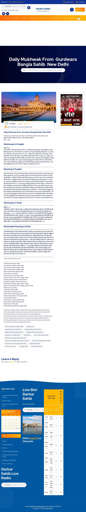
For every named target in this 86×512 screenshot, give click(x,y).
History (5, 448)
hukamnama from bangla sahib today (15, 343)
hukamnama (27, 335)
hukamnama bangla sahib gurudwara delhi (17, 340)
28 (14, 428)
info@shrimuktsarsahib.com (38, 506)
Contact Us (71, 18)
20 (11, 425)
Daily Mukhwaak (12, 127)
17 (2, 425)
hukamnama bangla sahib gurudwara (15, 338)
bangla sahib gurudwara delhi (33, 329)
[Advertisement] (43, 33)
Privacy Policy (7, 401)
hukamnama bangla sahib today (41, 340)
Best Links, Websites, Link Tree (10, 405)
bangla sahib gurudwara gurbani (14, 332)
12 (8, 423)
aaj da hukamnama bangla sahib (14, 326)
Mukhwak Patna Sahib (9, 460)
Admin (5, 441)
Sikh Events (33, 18)
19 (8, 425)
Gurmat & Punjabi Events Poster (10, 396)
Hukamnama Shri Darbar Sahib (10, 456)
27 (11, 428)
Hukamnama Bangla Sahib (25, 127)
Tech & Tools (43, 18)
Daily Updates (15, 18)
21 (13, 425)
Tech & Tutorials (8, 464)
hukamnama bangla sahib (41, 335)
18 (5, 425)
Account (82, 2)
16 (19, 423)
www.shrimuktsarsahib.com (15, 2)
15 (16, 423)
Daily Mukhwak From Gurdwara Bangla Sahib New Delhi (45, 70)
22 (16, 425)
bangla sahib (30, 326)
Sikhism (24, 18)
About (65, 18)
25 (5, 428)
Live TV (34, 438)
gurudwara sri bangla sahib (12, 335)
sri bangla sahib (23, 346)
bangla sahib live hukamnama (34, 332)
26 (8, 428)
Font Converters (55, 18)
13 (11, 423)
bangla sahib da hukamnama (13, 329)
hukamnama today (10, 346)
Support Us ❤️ (70, 2)
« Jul (3, 436)
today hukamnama (36, 346)
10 (2, 423)
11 (5, 423)
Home (7, 18)
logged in (12, 362)
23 (19, 425)
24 (2, 428)
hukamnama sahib (35, 343)
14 (13, 423)
